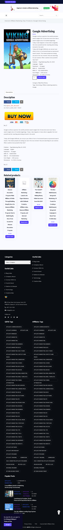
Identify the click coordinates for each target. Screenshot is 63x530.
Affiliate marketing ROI (13, 412)
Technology (9, 289)
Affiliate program (11, 454)
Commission (23, 457)
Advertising (39, 85)
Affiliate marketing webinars (14, 440)
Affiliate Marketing (12, 340)
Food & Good (10, 283)
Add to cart (41, 77)
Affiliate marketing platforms (15, 395)
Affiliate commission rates (14, 326)
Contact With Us (11, 280)
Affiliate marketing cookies (14, 363)
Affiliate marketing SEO (13, 416)
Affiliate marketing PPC (13, 399)
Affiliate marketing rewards (14, 409)
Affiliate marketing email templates (16, 376)
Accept (8, 524)
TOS (36, 524)
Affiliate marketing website (14, 443)
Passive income (10, 464)
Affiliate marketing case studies (15, 351)
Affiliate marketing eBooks (14, 369)
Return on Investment (12, 471)
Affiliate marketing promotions (15, 402)
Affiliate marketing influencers (15, 385)
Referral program (11, 467)
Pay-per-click (21, 464)
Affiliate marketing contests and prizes (16, 355)
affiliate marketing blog (13, 347)
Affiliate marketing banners (14, 344)
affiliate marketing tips (13, 430)
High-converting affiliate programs (16, 461)
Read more (24, 222)
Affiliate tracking (11, 457)
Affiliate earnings (11, 330)
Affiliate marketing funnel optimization (14, 380)
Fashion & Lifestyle (11, 286)
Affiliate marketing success (14, 426)
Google (34, 87)
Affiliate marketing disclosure (15, 366)
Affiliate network (11, 447)
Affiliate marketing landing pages (16, 388)
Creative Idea (10, 293)
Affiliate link (24, 330)
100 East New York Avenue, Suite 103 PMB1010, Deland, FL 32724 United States (16, 303)
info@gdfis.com (10, 310)
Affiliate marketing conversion (15, 359)
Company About (11, 276)
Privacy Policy (10, 519)
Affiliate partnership (12, 450)
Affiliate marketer (11, 337)
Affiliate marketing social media (15, 419)
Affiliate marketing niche (13, 392)
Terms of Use (8, 521)
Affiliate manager (11, 333)
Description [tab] (9, 92)
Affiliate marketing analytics (49, 85)
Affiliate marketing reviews (14, 406)
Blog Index (9, 273)
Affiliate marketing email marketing (16, 373)
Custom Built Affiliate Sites (47, 524)
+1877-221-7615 (10, 307)
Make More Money (43, 83)
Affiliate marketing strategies (15, 423)
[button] (28, 31)
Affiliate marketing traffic (14, 437)
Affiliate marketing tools (13, 433)
